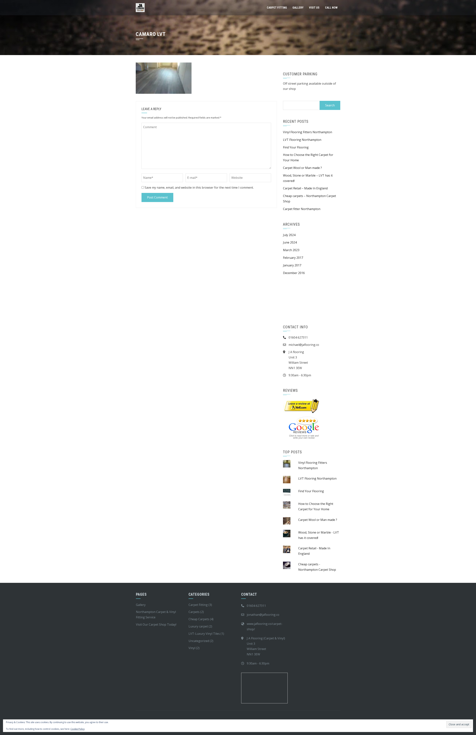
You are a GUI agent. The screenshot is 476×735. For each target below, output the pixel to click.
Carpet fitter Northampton (301, 209)
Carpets (194, 612)
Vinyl (192, 648)
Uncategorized (199, 641)
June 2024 (290, 242)
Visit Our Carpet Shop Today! (156, 624)
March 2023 (291, 250)
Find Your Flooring (296, 147)
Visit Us (314, 7)
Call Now (331, 7)
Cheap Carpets (199, 619)
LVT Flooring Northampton (302, 140)
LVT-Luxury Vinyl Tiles (204, 634)
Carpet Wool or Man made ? (302, 168)
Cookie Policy (77, 729)
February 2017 (293, 258)
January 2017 (292, 265)
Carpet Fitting (277, 7)
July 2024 (289, 235)
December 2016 (294, 273)
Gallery (297, 7)
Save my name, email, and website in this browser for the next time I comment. (199, 187)
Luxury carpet (198, 626)
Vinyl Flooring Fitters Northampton (308, 132)
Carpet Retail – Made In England (305, 188)
